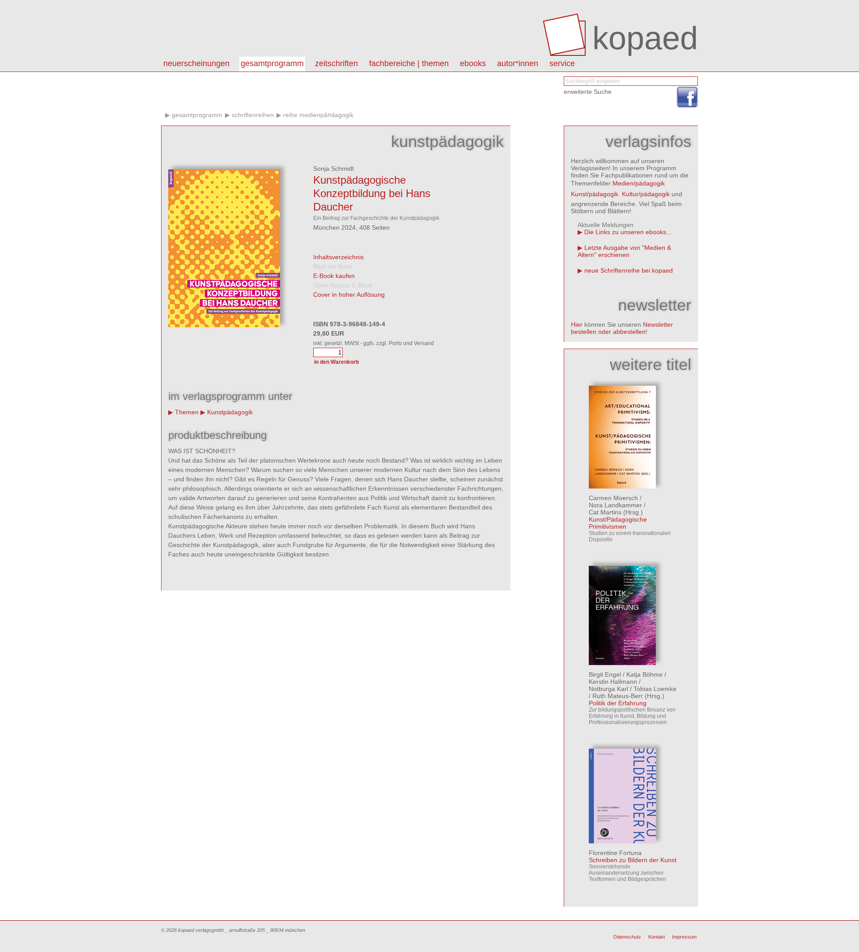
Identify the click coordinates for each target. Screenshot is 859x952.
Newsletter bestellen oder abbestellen (622, 328)
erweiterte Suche (588, 91)
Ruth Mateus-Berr (617, 695)
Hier (577, 324)
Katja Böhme (644, 674)
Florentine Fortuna (615, 852)
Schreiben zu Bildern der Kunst (632, 860)
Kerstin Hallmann (613, 681)
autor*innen (517, 63)
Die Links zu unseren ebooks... (628, 232)
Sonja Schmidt (333, 168)
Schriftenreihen (253, 114)
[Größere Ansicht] (224, 325)
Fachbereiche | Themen (409, 63)
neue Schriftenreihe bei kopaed (628, 270)
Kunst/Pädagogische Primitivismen (618, 523)
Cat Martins (605, 512)
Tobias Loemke (655, 688)
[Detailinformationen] (622, 486)
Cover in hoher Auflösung (349, 294)
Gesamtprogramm (272, 63)
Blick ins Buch (332, 266)
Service (562, 63)
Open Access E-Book (343, 285)
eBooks (473, 63)
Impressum (684, 936)
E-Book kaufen (334, 275)
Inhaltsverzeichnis (338, 257)
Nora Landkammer (615, 505)
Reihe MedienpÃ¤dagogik (318, 114)
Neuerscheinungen (196, 63)
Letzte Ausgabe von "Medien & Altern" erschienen (624, 251)
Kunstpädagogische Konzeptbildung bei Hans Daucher (371, 193)
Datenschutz (627, 936)
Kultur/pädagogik (646, 194)
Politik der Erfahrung (617, 703)
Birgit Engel (605, 674)
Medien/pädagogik (638, 183)
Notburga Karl (608, 688)
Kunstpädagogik (230, 412)
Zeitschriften (336, 63)
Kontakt (656, 936)
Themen (187, 412)
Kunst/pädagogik (594, 194)
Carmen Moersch (613, 497)
